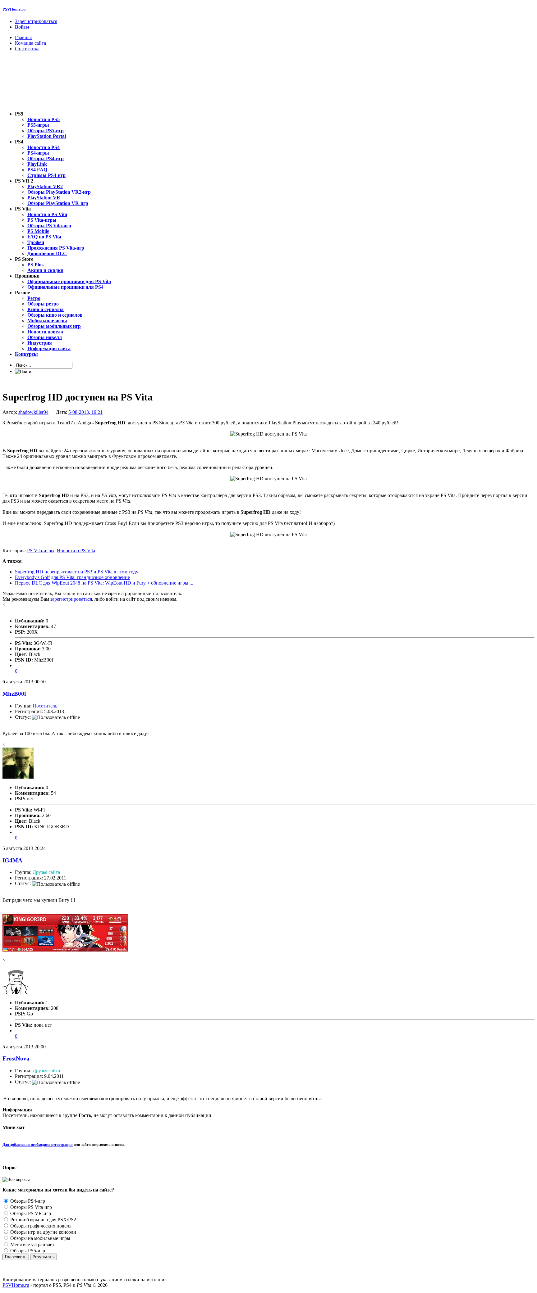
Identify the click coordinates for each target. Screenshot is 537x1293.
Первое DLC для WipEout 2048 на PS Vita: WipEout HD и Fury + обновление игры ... (104, 582)
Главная (23, 37)
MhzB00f (14, 693)
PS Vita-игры (40, 550)
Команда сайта (30, 43)
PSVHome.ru (13, 9)
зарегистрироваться (71, 599)
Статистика (27, 48)
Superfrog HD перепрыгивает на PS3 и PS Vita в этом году (76, 571)
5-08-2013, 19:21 (85, 412)
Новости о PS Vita (76, 550)
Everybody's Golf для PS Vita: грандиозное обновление (72, 577)
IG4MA (12, 860)
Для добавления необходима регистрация (37, 1144)
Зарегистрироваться (36, 21)
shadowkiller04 (33, 412)
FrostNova (16, 1058)
